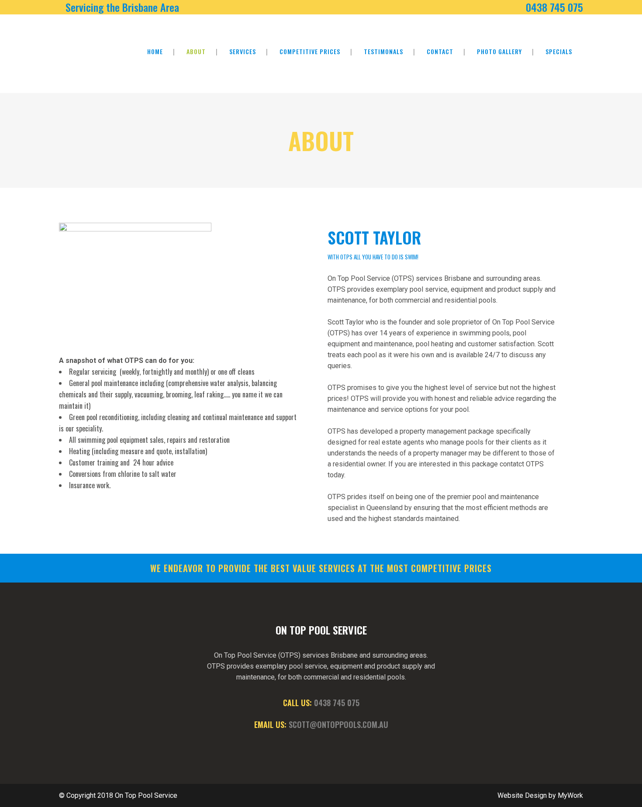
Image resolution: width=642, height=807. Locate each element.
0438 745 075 (336, 702)
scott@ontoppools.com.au (338, 724)
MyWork (570, 795)
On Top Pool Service (146, 795)
